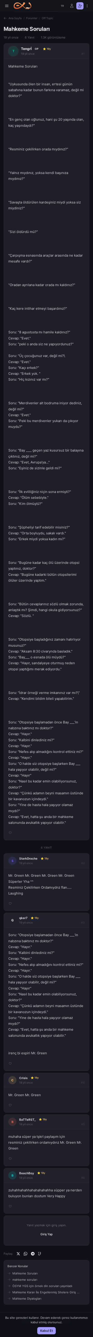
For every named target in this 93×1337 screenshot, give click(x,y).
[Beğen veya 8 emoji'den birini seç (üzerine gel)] (10, 833)
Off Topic (47, 18)
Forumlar (31, 18)
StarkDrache (28, 858)
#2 (83, 863)
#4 (83, 1082)
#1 (83, 53)
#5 (83, 1124)
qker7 (23, 918)
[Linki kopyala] (40, 1253)
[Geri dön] (5, 18)
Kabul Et (46, 1330)
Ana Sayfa (15, 18)
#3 (83, 922)
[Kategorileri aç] (7, 6)
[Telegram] (32, 1253)
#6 (83, 1177)
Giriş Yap (46, 1234)
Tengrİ (26, 49)
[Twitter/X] (18, 1253)
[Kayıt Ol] (80, 5)
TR (62, 5)
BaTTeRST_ (27, 1119)
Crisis (23, 1078)
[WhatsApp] (25, 1253)
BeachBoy (26, 1173)
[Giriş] (71, 5)
